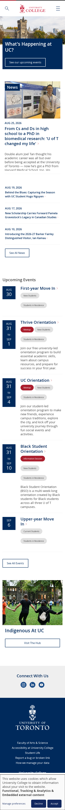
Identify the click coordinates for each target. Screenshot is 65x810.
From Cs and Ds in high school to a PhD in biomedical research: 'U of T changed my (31, 136)
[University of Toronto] (32, 717)
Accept (54, 803)
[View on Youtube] (41, 685)
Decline (38, 803)
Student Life (32, 753)
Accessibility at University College (32, 748)
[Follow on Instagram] (23, 685)
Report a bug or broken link (32, 758)
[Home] (33, 8)
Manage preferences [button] (14, 803)
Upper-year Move (37, 521)
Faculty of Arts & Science (32, 743)
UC (35, 380)
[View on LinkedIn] (33, 685)
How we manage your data (32, 763)
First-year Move (38, 288)
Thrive (38, 322)
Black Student (33, 449)
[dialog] (32, 792)
